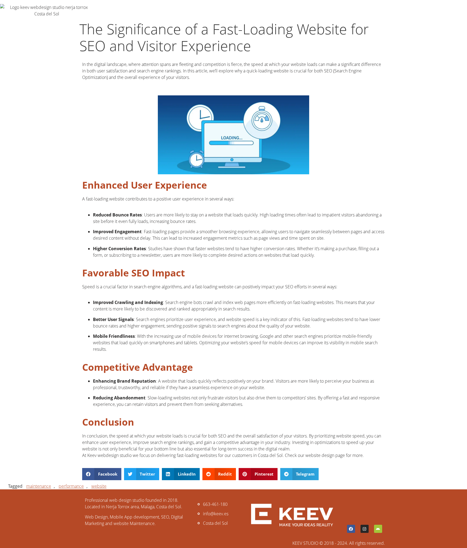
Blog (204, 10)
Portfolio (145, 10)
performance (71, 486)
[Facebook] (351, 529)
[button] (101, 474)
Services (110, 10)
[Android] (378, 529)
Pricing (178, 10)
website (98, 486)
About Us (234, 10)
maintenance (38, 486)
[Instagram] (365, 529)
